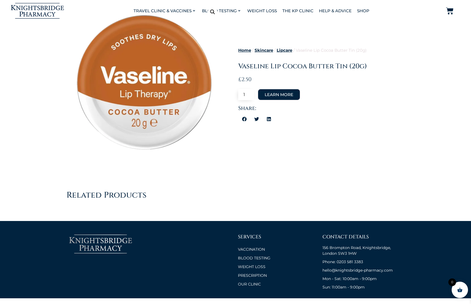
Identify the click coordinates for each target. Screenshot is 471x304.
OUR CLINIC (249, 284)
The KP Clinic (297, 10)
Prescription (252, 275)
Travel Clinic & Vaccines (163, 10)
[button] (213, 12)
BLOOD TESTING (254, 258)
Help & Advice (335, 10)
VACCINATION (251, 249)
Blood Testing (219, 10)
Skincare (264, 50)
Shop (363, 10)
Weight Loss (262, 10)
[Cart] (449, 11)
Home (244, 50)
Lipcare (284, 50)
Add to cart (279, 94)
